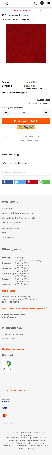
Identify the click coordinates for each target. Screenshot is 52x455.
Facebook (8, 355)
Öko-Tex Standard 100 (12, 334)
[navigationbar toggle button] (48, 3)
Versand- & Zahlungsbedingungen (18, 213)
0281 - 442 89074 (10, 302)
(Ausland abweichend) (33, 89)
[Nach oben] (45, 451)
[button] (7, 182)
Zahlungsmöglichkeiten (13, 222)
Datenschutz (8, 237)
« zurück (17, 10)
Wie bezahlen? (9, 338)
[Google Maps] (26, 365)
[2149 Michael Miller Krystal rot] (26, 43)
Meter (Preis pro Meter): (13, 107)
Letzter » (37, 10)
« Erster (6, 10)
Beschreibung (10, 154)
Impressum (7, 208)
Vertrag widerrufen (10, 228)
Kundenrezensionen (14, 172)
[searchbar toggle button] (35, 3)
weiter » (27, 10)
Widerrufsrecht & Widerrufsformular (19, 218)
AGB (4, 233)
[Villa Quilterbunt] (5, 3)
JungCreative (26, 435)
